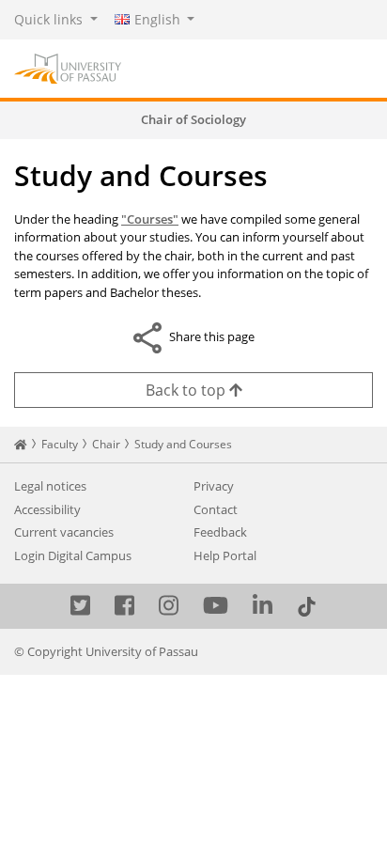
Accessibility (47, 509)
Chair (106, 444)
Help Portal (225, 555)
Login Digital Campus (73, 555)
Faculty (59, 444)
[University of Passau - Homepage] (67, 66)
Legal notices (50, 485)
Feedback (220, 532)
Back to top (187, 390)
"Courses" (149, 219)
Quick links (50, 19)
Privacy (214, 485)
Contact (216, 509)
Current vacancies (64, 532)
